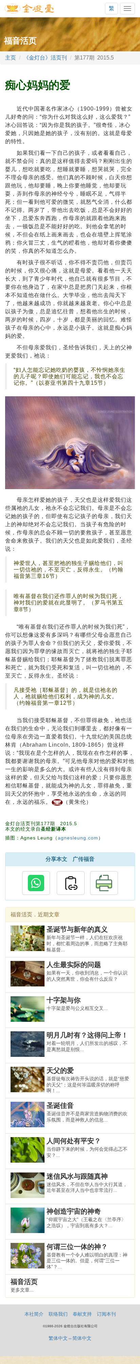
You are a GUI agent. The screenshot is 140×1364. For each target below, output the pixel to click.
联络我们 (58, 1314)
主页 (10, 58)
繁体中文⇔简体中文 (70, 1338)
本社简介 (33, 1314)
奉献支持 (82, 1314)
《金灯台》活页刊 (45, 58)
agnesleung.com (78, 838)
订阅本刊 (106, 1314)
